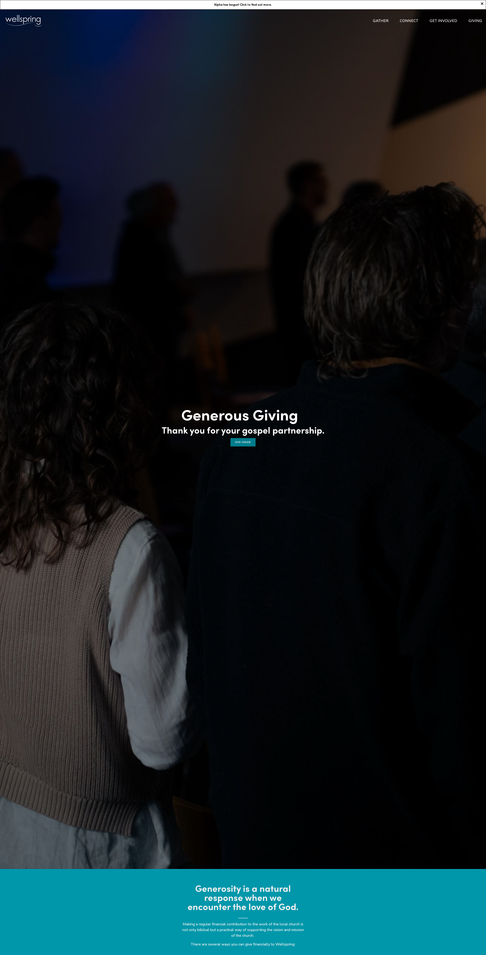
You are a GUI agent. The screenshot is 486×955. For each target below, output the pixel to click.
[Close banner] (482, 4)
